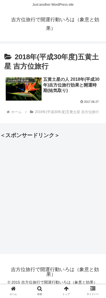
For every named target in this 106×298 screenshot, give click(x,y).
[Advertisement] (53, 193)
